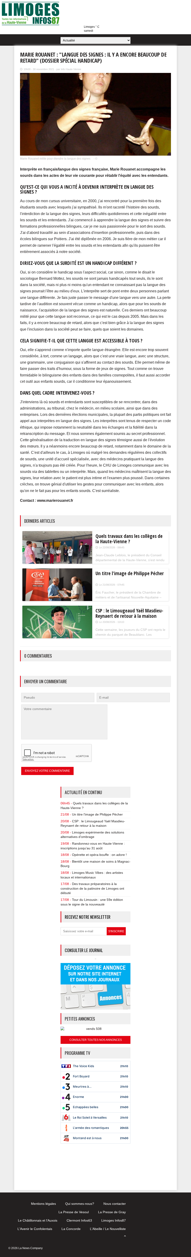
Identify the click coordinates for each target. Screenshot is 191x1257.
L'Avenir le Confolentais (34, 1229)
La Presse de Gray (112, 1212)
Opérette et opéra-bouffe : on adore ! (99, 855)
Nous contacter (114, 1204)
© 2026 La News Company (25, 1248)
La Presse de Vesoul (73, 1212)
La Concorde (71, 1229)
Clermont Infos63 (79, 1220)
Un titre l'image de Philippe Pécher (97, 814)
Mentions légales (43, 1204)
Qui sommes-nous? (79, 1204)
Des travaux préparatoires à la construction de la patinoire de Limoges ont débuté (92, 888)
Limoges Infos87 (113, 1220)
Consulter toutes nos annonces (95, 1040)
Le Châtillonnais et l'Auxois (37, 1220)
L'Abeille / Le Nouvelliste (108, 1229)
